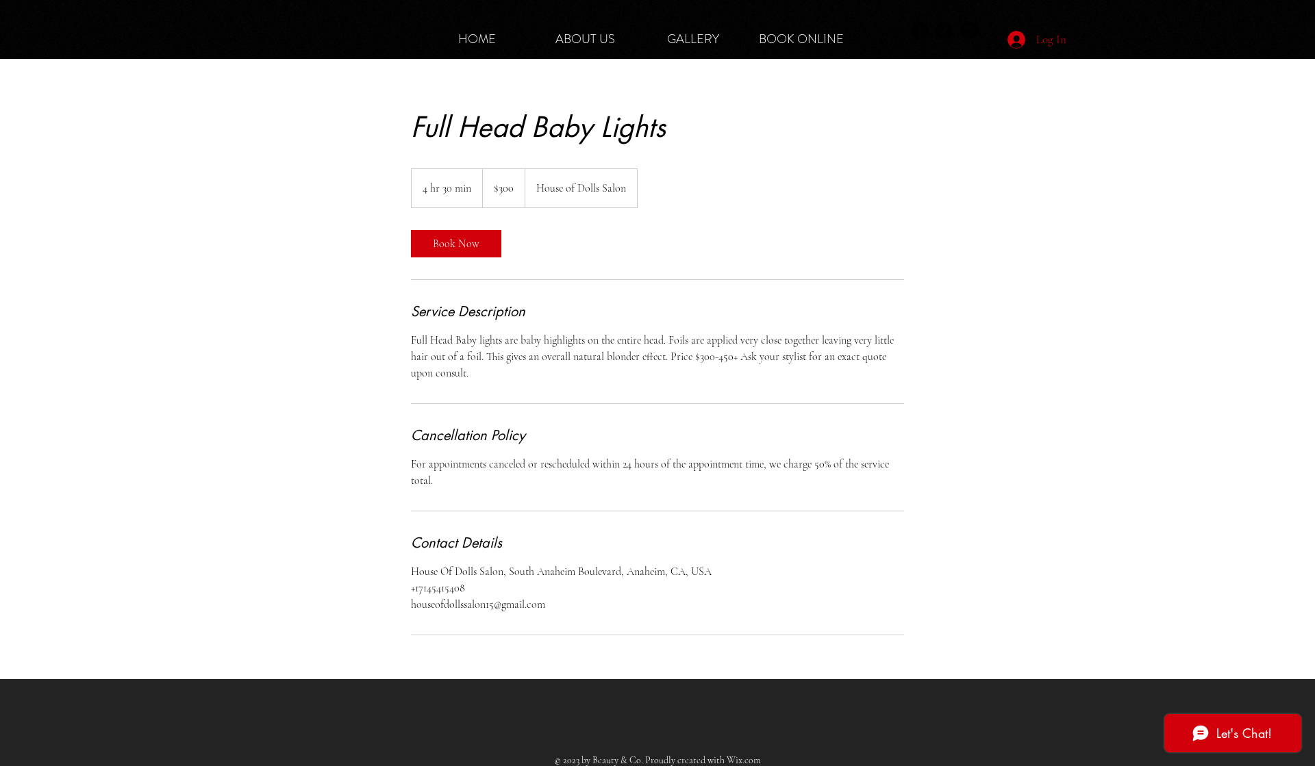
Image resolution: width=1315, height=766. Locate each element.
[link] (456, 243)
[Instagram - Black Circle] (968, 30)
